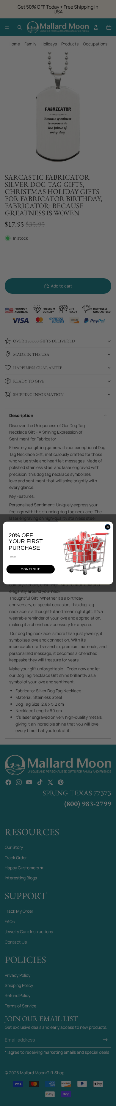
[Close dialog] (107, 527)
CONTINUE (30, 569)
